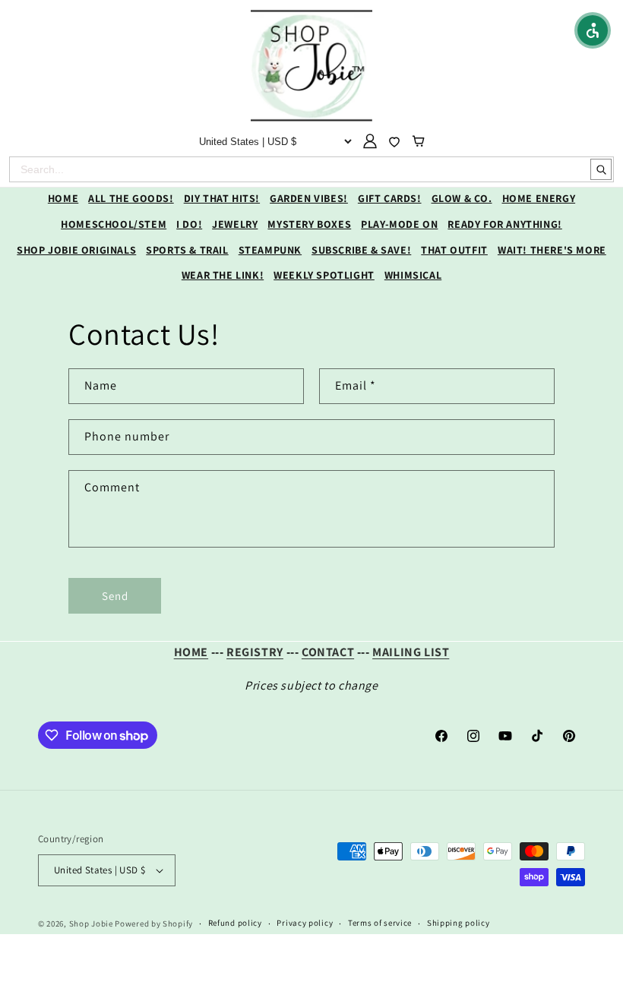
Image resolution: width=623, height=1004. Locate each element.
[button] (592, 30)
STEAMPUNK (270, 250)
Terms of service (380, 922)
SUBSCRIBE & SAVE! (361, 250)
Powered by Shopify (154, 923)
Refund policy (235, 922)
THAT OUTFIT (454, 250)
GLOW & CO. (462, 198)
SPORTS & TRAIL (187, 250)
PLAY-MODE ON (399, 224)
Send (115, 596)
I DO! (189, 224)
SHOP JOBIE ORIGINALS (76, 250)
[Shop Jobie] (311, 65)
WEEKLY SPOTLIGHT (324, 275)
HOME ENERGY (539, 198)
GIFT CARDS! (390, 198)
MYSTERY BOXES (309, 224)
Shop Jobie (91, 923)
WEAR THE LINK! (223, 275)
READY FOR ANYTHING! (504, 224)
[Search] (601, 169)
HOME (63, 198)
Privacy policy (305, 922)
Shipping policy (458, 922)
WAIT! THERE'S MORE (552, 250)
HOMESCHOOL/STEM (113, 224)
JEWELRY (235, 224)
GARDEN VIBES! (309, 198)
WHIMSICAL (412, 275)
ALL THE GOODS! (130, 198)
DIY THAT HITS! (222, 198)
